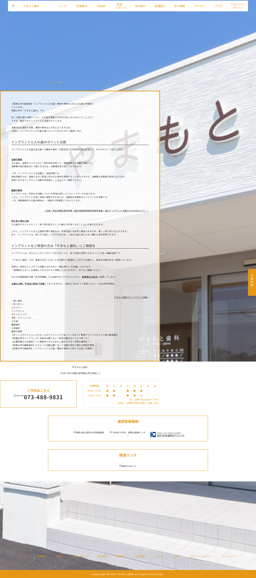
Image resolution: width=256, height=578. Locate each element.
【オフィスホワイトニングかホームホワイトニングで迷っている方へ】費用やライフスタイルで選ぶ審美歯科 (64, 334)
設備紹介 (160, 6)
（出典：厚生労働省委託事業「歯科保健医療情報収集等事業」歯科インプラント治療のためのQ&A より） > (96, 210)
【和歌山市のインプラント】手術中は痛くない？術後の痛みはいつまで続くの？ (50, 338)
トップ (62, 6)
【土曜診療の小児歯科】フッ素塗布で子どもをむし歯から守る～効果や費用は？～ (51, 341)
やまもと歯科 (30, 110)
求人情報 (179, 6)
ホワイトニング (19, 314)
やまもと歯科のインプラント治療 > (131, 297)
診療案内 (81, 6)
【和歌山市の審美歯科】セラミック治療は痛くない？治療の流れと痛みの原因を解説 (52, 345)
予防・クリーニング (21, 317)
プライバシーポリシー (238, 5)
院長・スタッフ (120, 5)
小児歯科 (15, 328)
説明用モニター (21, 270)
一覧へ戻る (16, 300)
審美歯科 (15, 324)
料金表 (101, 6)
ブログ (219, 6)
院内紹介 (140, 6)
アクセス (199, 6)
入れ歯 (14, 321)
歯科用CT (64, 266)
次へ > (20, 304)
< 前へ (14, 304)
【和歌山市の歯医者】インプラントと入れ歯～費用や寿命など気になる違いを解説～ (52, 103)
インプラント (17, 311)
